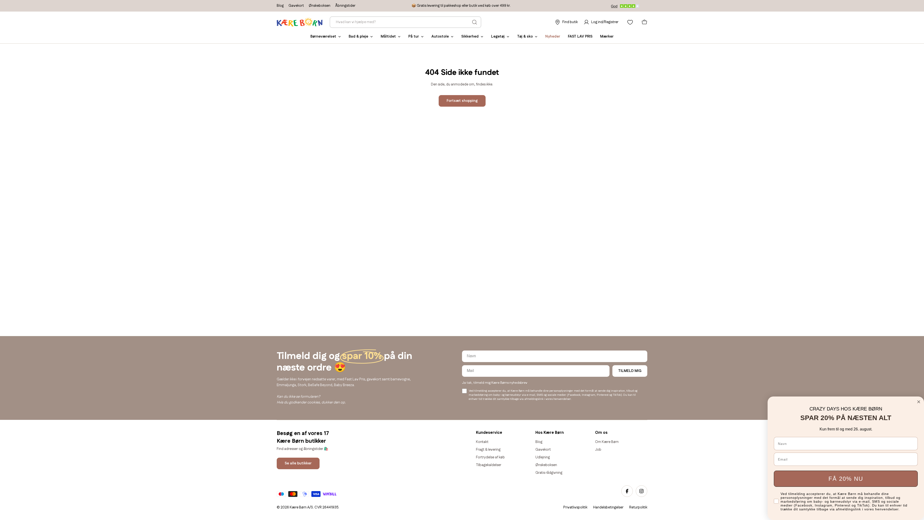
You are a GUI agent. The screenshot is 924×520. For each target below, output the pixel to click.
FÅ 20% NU (845, 478)
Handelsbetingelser (608, 507)
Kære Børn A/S (301, 507)
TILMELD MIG (630, 370)
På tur (413, 36)
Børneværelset (323, 36)
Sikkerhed (470, 36)
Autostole (440, 36)
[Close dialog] (919, 402)
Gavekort (296, 5)
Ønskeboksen (319, 5)
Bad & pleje (358, 36)
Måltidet (388, 36)
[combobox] (405, 22)
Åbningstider (345, 5)
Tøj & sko (525, 36)
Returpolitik (638, 507)
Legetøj (498, 36)
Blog (280, 5)
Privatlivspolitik (575, 507)
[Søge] (474, 22)
